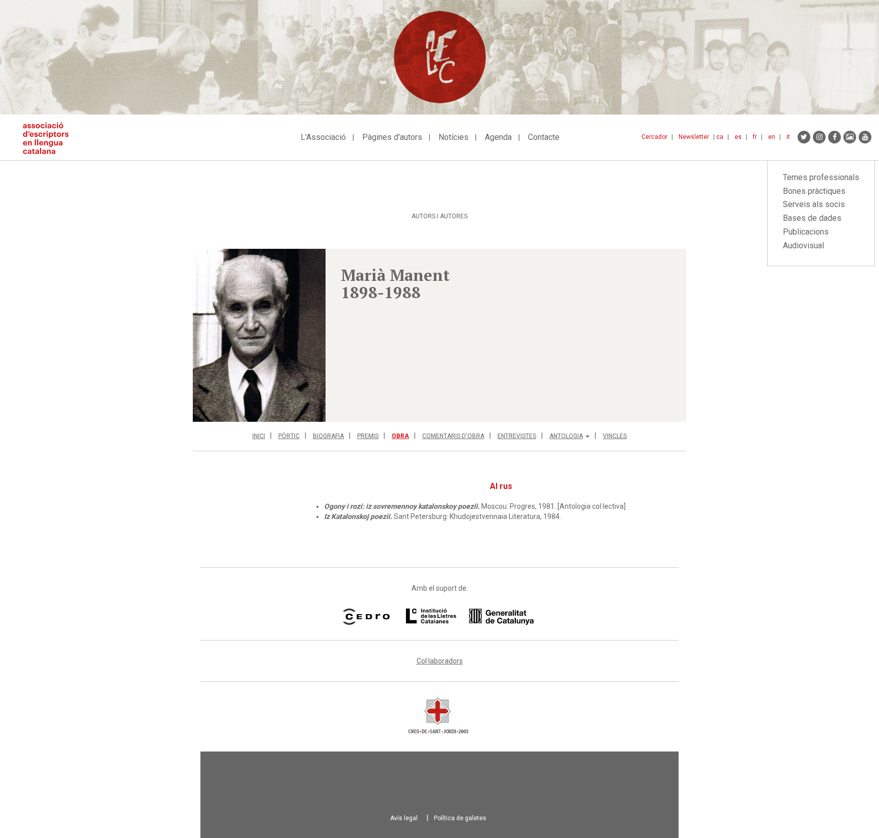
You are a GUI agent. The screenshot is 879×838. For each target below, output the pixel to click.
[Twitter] (804, 137)
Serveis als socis (814, 204)
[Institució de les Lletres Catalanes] (470, 617)
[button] (259, 335)
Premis (367, 436)
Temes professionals (821, 177)
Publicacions (806, 232)
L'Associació (323, 137)
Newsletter (694, 136)
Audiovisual (803, 245)
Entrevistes (516, 436)
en (771, 136)
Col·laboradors (440, 661)
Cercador (654, 136)
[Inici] (49, 138)
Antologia (566, 436)
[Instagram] (819, 137)
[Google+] (849, 137)
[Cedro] (366, 617)
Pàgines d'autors (392, 137)
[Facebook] (834, 137)
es (738, 136)
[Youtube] (865, 137)
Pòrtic (289, 436)
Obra (400, 436)
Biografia (328, 436)
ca (719, 136)
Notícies (453, 137)
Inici (258, 436)
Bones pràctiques (814, 191)
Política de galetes (460, 818)
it (788, 136)
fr (755, 136)
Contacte (544, 137)
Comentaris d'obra (453, 436)
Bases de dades (812, 218)
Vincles (615, 436)
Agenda (498, 137)
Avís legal (404, 818)
